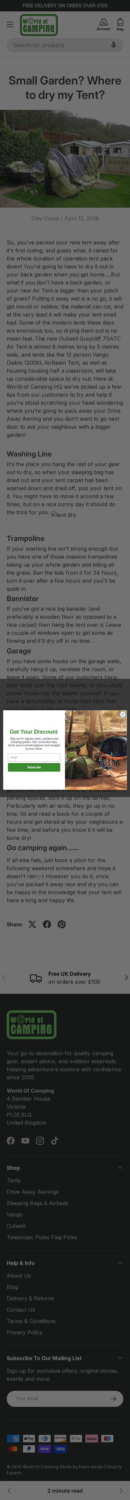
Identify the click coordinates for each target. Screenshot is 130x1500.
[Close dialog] (123, 714)
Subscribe (34, 767)
